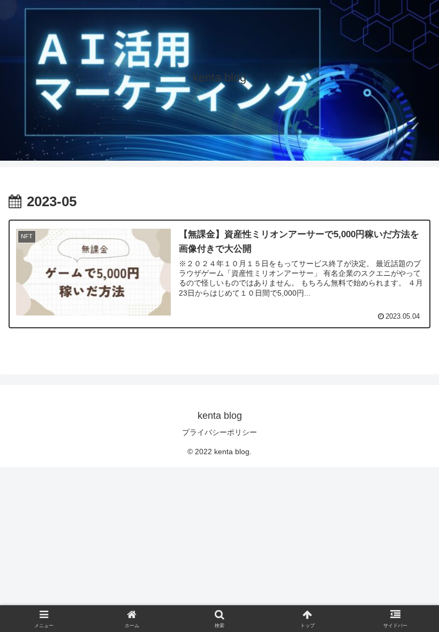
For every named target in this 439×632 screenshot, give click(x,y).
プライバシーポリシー (219, 432)
